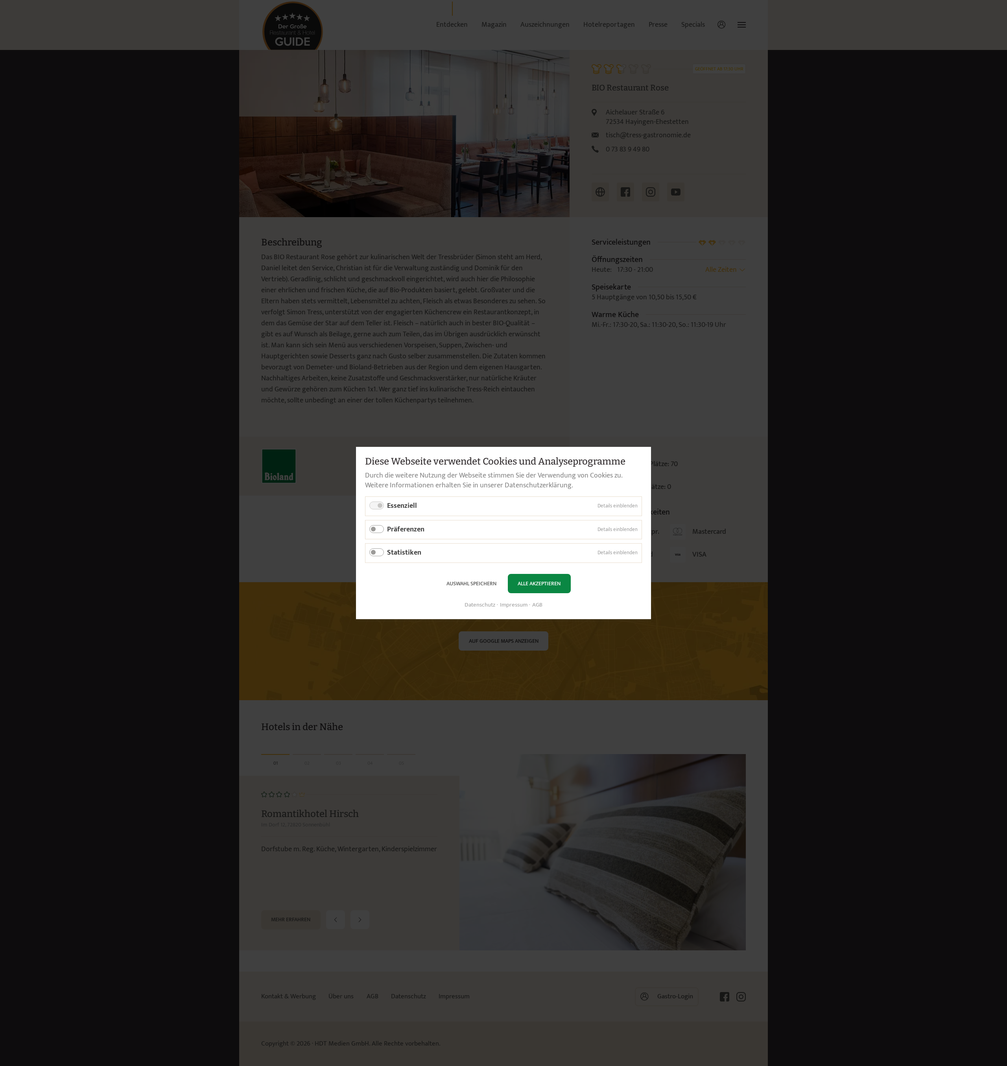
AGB (537, 605)
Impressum (513, 605)
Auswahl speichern (471, 583)
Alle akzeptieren (539, 583)
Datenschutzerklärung (538, 485)
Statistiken (404, 553)
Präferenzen (405, 529)
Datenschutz (480, 605)
